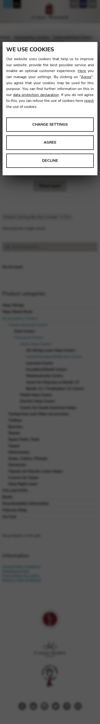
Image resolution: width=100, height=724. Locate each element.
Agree (86, 76)
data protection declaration (36, 94)
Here (82, 70)
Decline (50, 160)
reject (89, 100)
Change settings (50, 124)
